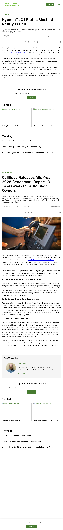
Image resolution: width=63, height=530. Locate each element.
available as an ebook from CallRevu (41, 260)
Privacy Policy (55, 522)
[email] (37, 42)
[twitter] (31, 42)
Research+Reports (8, 172)
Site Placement (6, 14)
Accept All (31, 526)
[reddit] (34, 42)
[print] (60, 42)
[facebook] (25, 42)
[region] (31, 524)
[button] (3, 5)
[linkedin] (28, 42)
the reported (17, 52)
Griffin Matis (6, 206)
